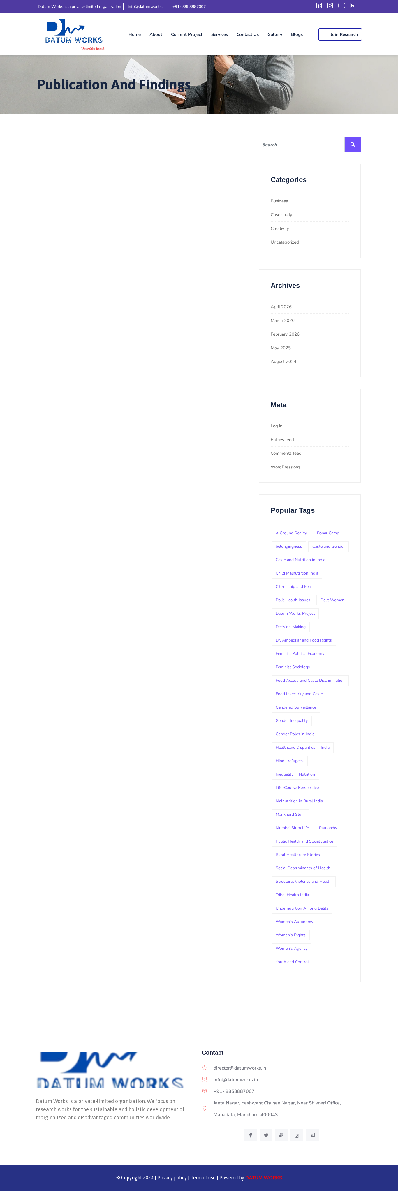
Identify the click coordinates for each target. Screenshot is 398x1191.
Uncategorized (285, 242)
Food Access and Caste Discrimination (310, 680)
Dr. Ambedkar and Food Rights (304, 640)
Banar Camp (328, 533)
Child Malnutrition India (297, 573)
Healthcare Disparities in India (303, 747)
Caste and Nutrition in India (300, 560)
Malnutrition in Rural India (299, 801)
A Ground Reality (291, 533)
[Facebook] (250, 1135)
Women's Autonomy (294, 921)
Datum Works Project (295, 613)
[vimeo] (281, 1135)
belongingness (289, 546)
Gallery (274, 34)
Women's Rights (291, 935)
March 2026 (283, 320)
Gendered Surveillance (296, 707)
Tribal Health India (292, 895)
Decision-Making (291, 627)
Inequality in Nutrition (295, 774)
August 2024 (283, 361)
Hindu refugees (290, 761)
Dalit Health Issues (293, 600)
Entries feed (282, 440)
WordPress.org (285, 467)
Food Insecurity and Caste (299, 694)
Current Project (186, 34)
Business (279, 201)
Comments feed (286, 453)
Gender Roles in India (295, 734)
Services (219, 34)
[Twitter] (266, 1135)
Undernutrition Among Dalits (302, 908)
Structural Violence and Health (304, 881)
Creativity (280, 228)
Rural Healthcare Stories (298, 854)
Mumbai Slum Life (292, 828)
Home (134, 34)
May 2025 (281, 348)
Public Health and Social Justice (304, 841)
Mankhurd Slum (290, 814)
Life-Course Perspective (297, 787)
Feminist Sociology (293, 667)
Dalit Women (332, 600)
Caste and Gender (328, 546)
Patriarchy (328, 828)
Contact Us (248, 34)
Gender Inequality (292, 720)
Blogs (297, 34)
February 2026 (285, 334)
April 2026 (281, 307)
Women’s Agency (291, 948)
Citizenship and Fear (294, 586)
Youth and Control (292, 962)
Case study (281, 215)
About (155, 34)
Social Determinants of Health (303, 868)
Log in (277, 426)
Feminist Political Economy (300, 653)
